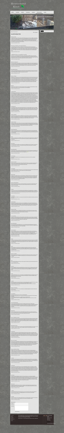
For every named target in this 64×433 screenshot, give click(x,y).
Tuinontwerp (28, 12)
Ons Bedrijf (17, 12)
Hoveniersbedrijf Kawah (19, 5)
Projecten (33, 12)
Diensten (22, 12)
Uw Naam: (12, 403)
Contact (45, 12)
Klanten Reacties (39, 12)
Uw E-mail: (12, 404)
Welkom (12, 12)
